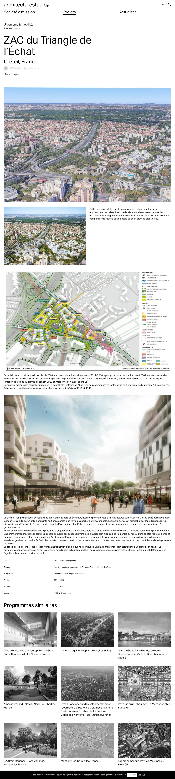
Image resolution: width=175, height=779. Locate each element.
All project (14, 74)
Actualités (128, 11)
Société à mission (19, 11)
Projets (69, 11)
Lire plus (141, 774)
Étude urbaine (12, 28)
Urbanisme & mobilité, (18, 24)
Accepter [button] (132, 775)
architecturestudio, (26, 4)
